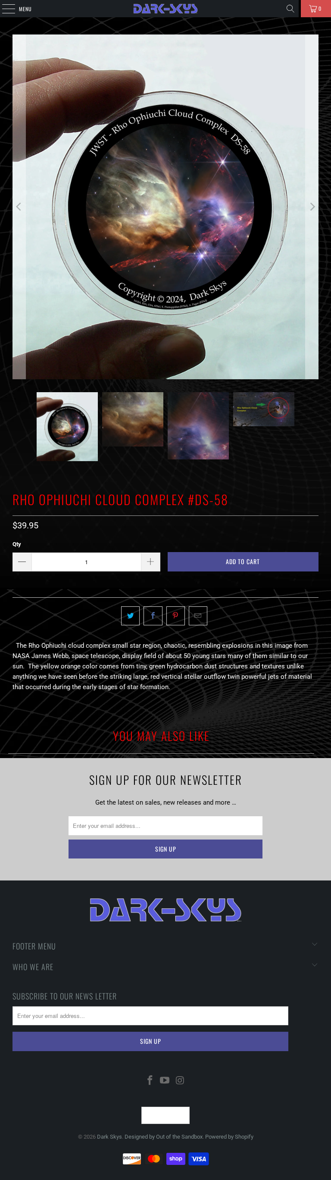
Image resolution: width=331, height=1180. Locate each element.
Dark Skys (109, 1136)
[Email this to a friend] (198, 615)
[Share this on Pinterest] (175, 615)
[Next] (312, 206)
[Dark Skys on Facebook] (150, 1081)
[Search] (290, 8)
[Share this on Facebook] (153, 615)
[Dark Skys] (165, 8)
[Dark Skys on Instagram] (180, 1081)
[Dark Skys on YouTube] (165, 1081)
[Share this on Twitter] (130, 615)
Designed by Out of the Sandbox (164, 1136)
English (160, 1115)
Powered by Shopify (229, 1136)
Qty (16, 544)
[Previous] (19, 206)
